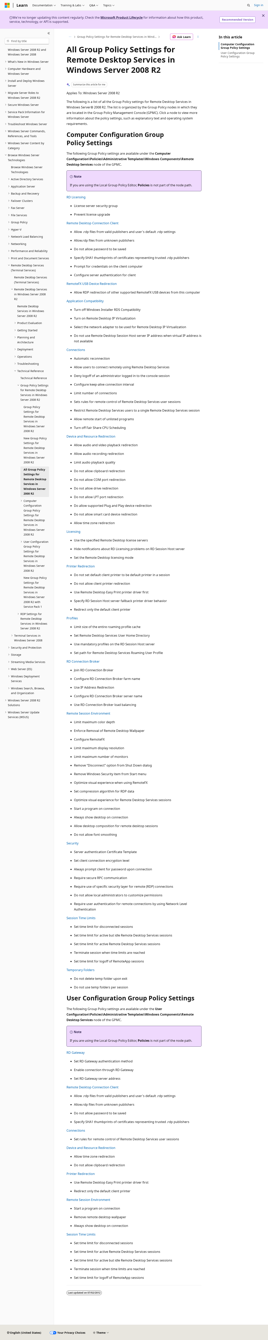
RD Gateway (76, 1052)
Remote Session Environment (88, 713)
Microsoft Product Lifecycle (121, 17)
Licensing (73, 531)
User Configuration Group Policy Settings (238, 54)
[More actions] (198, 37)
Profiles (72, 618)
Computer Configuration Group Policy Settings (237, 46)
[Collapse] (48, 33)
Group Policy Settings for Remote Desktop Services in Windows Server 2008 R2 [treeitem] (34, 419)
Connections (76, 350)
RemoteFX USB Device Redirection (92, 284)
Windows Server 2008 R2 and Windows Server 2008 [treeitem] (27, 52)
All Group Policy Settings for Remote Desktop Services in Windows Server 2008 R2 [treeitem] (35, 482)
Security (72, 843)
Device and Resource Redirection (91, 436)
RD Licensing (76, 197)
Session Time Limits (81, 918)
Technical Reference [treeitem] (33, 378)
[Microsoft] (7, 5)
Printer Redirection (81, 566)
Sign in (258, 5)
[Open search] (249, 5)
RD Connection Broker (83, 661)
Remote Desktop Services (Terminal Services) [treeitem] (30, 279)
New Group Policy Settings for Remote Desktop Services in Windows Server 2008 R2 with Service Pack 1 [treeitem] (35, 592)
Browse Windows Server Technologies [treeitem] (27, 169)
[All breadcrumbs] (70, 37)
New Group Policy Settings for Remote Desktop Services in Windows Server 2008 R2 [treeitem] (35, 450)
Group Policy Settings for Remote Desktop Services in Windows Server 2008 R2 (117, 37)
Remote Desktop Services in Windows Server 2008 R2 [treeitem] (30, 311)
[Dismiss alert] (263, 15)
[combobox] (27, 41)
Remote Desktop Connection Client (93, 223)
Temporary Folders (81, 970)
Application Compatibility (85, 301)
